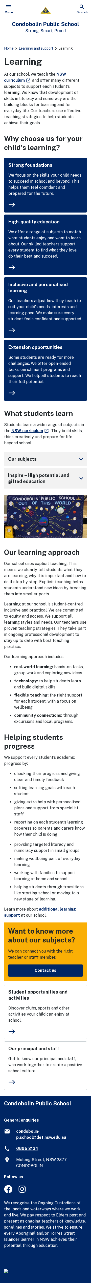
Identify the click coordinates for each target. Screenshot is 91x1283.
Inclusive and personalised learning (38, 287)
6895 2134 (27, 1148)
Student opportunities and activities (37, 995)
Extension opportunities (35, 347)
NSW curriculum (30, 430)
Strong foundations (30, 165)
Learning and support (36, 48)
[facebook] (8, 1191)
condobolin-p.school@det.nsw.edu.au (41, 1134)
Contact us (45, 970)
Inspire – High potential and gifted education (46, 478)
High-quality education (34, 221)
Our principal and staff (33, 1048)
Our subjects (46, 459)
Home (9, 48)
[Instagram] (22, 1191)
